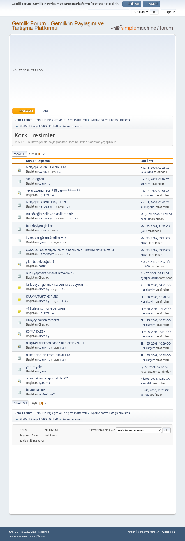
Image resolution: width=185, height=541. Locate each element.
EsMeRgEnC (46, 394)
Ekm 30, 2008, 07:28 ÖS (155, 297)
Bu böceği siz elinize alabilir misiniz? (50, 214)
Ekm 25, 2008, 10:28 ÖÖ (156, 355)
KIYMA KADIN (36, 331)
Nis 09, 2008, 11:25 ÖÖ (155, 390)
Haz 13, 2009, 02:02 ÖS (155, 179)
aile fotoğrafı (35, 179)
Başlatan (43, 161)
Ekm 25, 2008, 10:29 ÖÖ (156, 343)
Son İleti (147, 161)
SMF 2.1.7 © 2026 (19, 531)
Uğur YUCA (46, 195)
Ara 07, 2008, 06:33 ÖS (155, 273)
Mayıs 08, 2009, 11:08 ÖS (156, 214)
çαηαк (42, 171)
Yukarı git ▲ (169, 531)
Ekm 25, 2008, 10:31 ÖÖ (156, 332)
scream (145, 184)
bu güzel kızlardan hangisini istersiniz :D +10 (56, 343)
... (73, 218)
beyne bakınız (35, 390)
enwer (144, 243)
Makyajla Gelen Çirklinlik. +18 (46, 167)
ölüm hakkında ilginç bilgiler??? (47, 378)
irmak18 (146, 383)
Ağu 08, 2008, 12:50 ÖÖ (155, 379)
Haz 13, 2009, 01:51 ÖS (155, 191)
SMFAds (13, 536)
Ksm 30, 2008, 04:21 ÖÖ (156, 285)
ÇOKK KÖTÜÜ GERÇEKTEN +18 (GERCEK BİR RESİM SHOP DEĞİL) (70, 250)
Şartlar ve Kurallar (148, 531)
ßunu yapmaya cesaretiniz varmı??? (50, 273)
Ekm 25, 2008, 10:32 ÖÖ (156, 320)
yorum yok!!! (35, 367)
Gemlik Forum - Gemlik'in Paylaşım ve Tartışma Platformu (58, 25)
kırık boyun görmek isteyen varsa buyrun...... (57, 285)
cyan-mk (44, 183)
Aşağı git (19, 153)
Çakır (144, 231)
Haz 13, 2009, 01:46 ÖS (155, 202)
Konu (30, 161)
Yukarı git (20, 403)
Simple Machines (39, 531)
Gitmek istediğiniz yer (102, 429)
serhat (145, 395)
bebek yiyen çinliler (39, 226)
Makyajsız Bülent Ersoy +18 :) (46, 202)
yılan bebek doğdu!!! (40, 262)
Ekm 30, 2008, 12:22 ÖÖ (156, 309)
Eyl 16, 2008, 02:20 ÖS (154, 367)
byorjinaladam (150, 278)
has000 (145, 219)
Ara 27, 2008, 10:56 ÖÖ (155, 262)
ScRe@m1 (147, 172)
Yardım (131, 531)
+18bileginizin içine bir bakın (45, 308)
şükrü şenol (148, 195)
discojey (43, 289)
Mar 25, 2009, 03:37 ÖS (155, 238)
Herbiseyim (46, 206)
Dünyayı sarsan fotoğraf (42, 320)
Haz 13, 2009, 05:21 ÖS (155, 167)
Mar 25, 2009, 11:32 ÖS (155, 226)
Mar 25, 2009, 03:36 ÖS (155, 250)
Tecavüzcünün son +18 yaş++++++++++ (53, 190)
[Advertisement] (108, 71)
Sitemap (41, 536)
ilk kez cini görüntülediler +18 (46, 238)
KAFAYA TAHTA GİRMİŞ (42, 296)
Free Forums (28, 536)
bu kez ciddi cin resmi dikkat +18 (48, 355)
